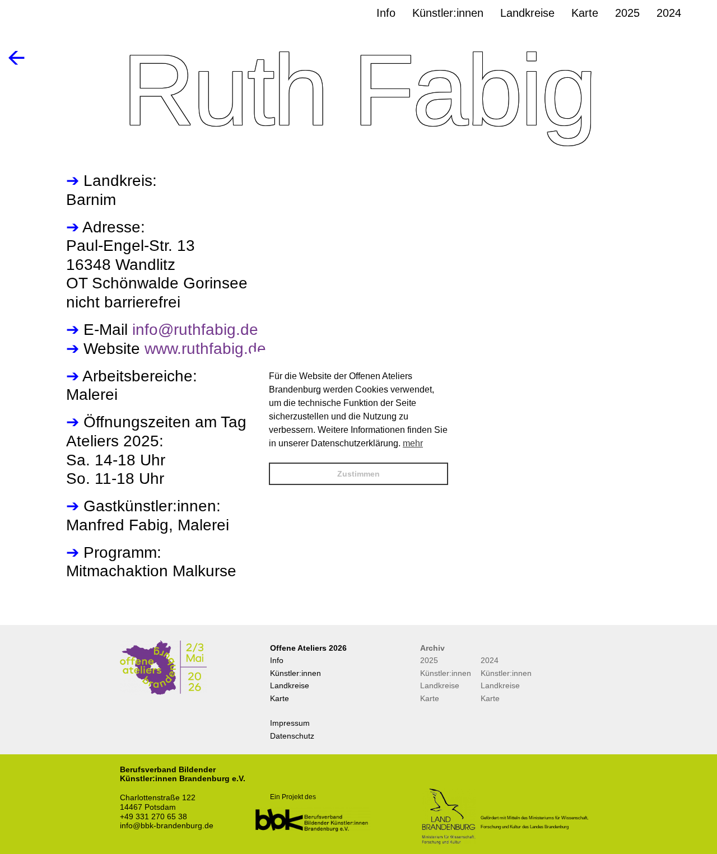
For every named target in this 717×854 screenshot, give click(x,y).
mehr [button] (413, 443)
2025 (429, 660)
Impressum (290, 722)
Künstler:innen (295, 673)
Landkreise (289, 685)
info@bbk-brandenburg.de (166, 825)
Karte (279, 698)
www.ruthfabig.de (205, 348)
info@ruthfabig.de (195, 329)
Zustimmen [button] (358, 473)
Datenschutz (292, 735)
